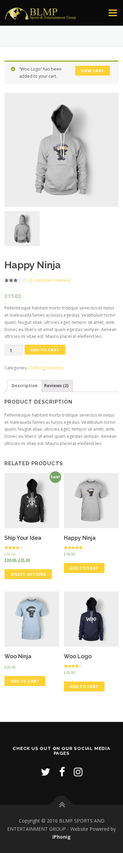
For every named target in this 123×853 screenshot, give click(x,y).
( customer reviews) (49, 280)
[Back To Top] (62, 804)
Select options (28, 574)
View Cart (92, 70)
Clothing (36, 368)
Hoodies (55, 368)
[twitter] (45, 772)
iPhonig (61, 836)
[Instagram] (78, 772)
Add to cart (44, 349)
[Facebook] (62, 772)
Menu (112, 13)
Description (25, 386)
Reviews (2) (56, 386)
